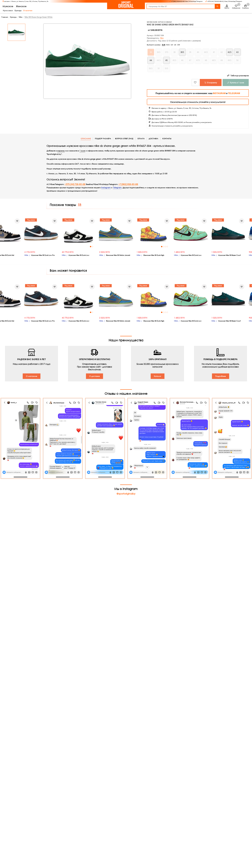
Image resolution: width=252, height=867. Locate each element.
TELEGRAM (234, 93)
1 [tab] (90, 246)
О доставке (94, 376)
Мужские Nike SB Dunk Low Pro (43, 255)
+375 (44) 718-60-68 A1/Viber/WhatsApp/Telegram (224, 1)
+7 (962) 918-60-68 (128, 184)
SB (79, 204)
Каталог (157, 376)
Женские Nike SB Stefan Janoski (118, 255)
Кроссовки (8, 10)
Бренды (18, 10)
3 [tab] (165, 246)
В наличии (27, 10)
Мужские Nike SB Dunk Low (79, 255)
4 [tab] (167, 246)
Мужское (8, 6)
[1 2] (78, 233)
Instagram (106, 187)
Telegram (117, 187)
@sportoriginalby (126, 493)
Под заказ (31, 220)
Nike (162, 38)
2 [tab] (92, 246)
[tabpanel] (78, 233)
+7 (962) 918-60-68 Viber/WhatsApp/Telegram (187, 1)
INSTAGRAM (219, 93)
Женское (21, 6)
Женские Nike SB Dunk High (153, 255)
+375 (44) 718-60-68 (75, 184)
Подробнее (220, 376)
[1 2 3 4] (153, 233)
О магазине (31, 376)
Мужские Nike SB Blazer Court (229, 255)
